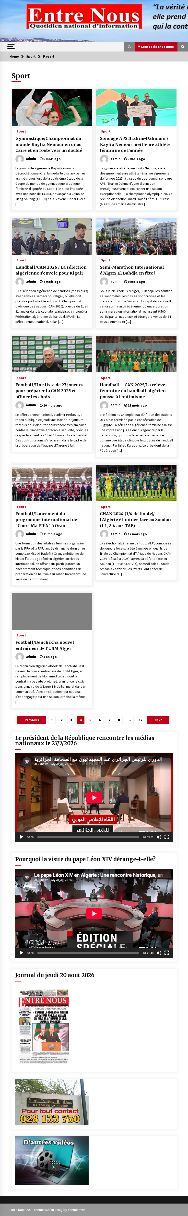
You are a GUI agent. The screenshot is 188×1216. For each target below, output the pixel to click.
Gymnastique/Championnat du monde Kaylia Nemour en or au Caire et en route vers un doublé (48, 144)
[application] (94, 797)
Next (158, 720)
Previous (32, 720)
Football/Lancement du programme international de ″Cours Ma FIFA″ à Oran (46, 519)
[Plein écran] (166, 837)
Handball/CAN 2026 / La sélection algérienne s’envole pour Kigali (51, 270)
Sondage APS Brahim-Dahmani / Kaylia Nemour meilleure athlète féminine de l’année (135, 144)
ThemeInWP (76, 1209)
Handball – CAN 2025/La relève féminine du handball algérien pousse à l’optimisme (133, 390)
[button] (129, 46)
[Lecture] (21, 837)
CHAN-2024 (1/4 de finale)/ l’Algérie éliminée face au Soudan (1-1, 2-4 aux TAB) (135, 519)
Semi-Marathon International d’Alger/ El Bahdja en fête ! (132, 270)
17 (140, 720)
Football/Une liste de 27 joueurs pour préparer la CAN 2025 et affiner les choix (49, 390)
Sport (21, 131)
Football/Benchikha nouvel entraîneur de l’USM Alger (44, 645)
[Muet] (158, 837)
